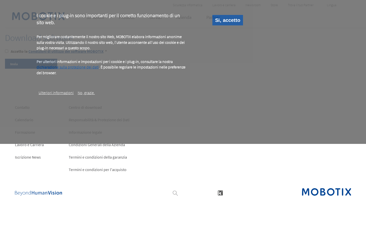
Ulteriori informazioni (56, 92)
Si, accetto (227, 20)
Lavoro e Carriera (29, 144)
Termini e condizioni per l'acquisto (97, 169)
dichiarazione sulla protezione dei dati (68, 66)
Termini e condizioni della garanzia (98, 157)
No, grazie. (86, 92)
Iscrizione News (28, 157)
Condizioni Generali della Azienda (97, 144)
